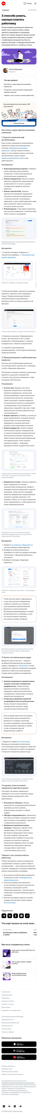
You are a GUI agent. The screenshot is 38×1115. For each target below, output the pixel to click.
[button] (28, 3)
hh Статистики (22, 666)
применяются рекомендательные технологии (18, 1083)
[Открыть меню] (35, 3)
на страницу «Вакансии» (21, 545)
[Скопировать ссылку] (21, 915)
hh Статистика (24, 742)
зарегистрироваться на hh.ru (13, 158)
